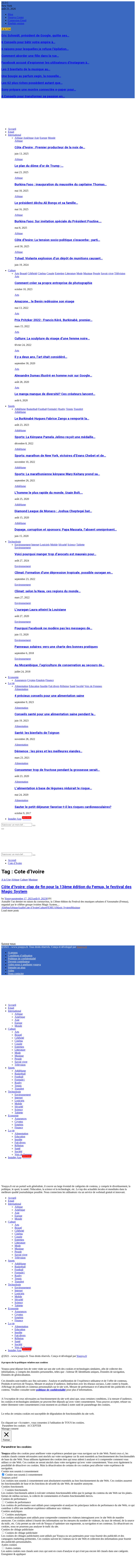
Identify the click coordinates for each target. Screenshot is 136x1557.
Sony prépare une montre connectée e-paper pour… (38, 89)
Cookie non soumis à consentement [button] (19, 1471)
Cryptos (19, 1121)
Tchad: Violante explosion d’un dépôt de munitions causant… (59, 258)
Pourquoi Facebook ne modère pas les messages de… (53, 628)
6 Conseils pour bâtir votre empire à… (28, 42)
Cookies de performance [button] (14, 1499)
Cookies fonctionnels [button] (12, 1486)
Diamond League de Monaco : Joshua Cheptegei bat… (53, 511)
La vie (11, 683)
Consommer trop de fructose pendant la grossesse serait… (57, 770)
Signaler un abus (16, 967)
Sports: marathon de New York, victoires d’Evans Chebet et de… (60, 455)
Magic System (63, 907)
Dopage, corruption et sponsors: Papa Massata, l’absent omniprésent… (66, 529)
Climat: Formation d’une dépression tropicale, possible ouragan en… (64, 572)
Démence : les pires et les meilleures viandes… (48, 751)
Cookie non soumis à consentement (23, 1474)
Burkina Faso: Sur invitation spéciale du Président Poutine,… (58, 221)
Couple (18, 1043)
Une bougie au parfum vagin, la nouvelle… (31, 76)
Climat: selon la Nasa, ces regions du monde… (48, 591)
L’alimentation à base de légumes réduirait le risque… (53, 788)
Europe (18, 1022)
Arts (17, 276)
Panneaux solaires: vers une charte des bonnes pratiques (56, 647)
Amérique (20, 1016)
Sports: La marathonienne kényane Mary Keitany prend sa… (57, 474)
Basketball (20, 1073)
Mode (18, 1052)
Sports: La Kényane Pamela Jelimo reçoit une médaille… (55, 437)
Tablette (19, 1112)
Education (20, 1136)
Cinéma (19, 1040)
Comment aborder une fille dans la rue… (30, 56)
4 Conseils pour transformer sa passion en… (33, 96)
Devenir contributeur (19, 961)
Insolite (18, 1139)
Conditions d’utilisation (20, 955)
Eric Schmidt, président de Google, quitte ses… (35, 35)
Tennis (18, 1085)
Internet (19, 1097)
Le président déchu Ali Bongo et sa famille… (46, 203)
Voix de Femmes (23, 1154)
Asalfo (21, 907)
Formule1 (20, 1079)
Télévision (20, 1064)
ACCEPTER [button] (34, 1425)
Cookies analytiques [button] (11, 1511)
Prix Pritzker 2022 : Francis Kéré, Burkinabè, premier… (53, 320)
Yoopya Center (16, 17)
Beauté (18, 1034)
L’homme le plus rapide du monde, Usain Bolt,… (49, 493)
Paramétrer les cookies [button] (14, 1425)
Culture (12, 270)
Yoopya (8, 898)
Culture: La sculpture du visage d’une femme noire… (52, 338)
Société (18, 1151)
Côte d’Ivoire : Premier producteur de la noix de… (50, 147)
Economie (13, 677)
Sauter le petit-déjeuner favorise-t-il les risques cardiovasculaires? (63, 807)
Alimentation (21, 689)
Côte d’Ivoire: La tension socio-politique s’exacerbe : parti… (57, 240)
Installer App (19, 818)
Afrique (19, 140)
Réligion (19, 1145)
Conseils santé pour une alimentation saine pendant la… (55, 714)
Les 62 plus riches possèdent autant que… (32, 83)
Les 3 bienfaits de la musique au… (25, 69)
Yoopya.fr (81, 946)
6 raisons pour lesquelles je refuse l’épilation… (35, 49)
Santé (17, 1148)
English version (16, 23)
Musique (33, 879)
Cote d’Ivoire (32, 907)
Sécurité (19, 1106)
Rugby (18, 1082)
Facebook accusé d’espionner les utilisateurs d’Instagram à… (45, 62)
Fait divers (20, 1142)
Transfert (19, 1088)
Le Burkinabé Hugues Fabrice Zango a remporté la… (52, 418)
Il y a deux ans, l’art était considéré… (41, 357)
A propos (13, 952)
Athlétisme (20, 412)
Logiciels (19, 1100)
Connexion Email (17, 20)
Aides (11, 970)
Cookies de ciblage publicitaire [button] (17, 1529)
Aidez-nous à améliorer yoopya (24, 964)
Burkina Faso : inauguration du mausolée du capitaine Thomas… (61, 184)
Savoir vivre (21, 1061)
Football (19, 1076)
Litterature (20, 1049)
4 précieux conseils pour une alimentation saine (49, 696)
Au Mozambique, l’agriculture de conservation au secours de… (59, 665)
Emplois (19, 1124)
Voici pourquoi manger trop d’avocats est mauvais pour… (55, 554)
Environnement (23, 547)
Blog (10, 14)
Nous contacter (16, 973)
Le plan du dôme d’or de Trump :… (39, 166)
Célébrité (19, 1037)
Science (19, 1109)
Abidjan (5, 907)
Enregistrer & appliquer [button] (13, 1554)
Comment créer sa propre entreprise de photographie (53, 283)
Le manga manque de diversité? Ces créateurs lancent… (55, 394)
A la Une (6, 879)
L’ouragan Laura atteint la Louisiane (40, 610)
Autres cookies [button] (9, 1544)
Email (11, 131)
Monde (18, 1025)
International (14, 134)
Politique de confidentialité (22, 958)
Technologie (14, 541)
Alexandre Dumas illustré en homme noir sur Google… (53, 375)
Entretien (19, 1046)
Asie (17, 1019)
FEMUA (51, 907)
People (18, 1058)
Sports (11, 406)
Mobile (18, 1103)
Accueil (12, 128)
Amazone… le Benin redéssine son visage (44, 301)
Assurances (21, 1118)
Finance (19, 1127)
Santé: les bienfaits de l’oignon (37, 733)
